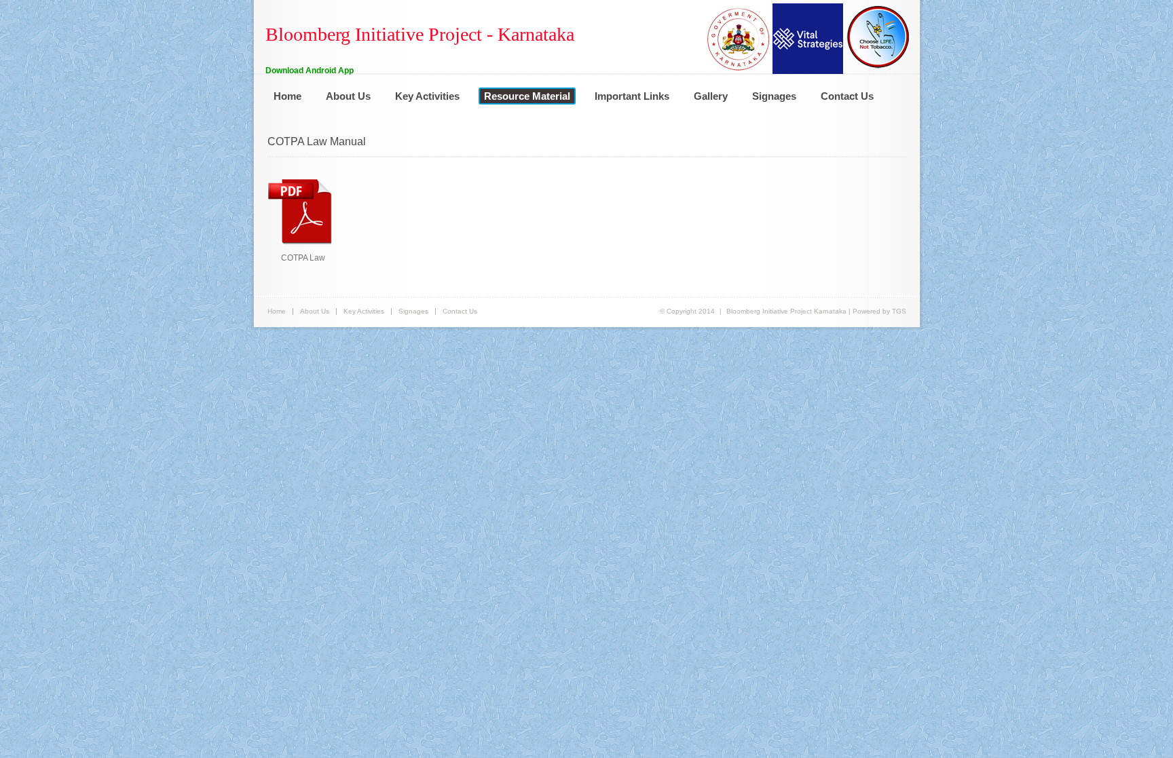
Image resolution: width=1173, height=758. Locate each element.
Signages (774, 96)
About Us (348, 96)
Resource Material (527, 96)
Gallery (711, 96)
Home (287, 96)
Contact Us (847, 96)
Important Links (632, 96)
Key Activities (427, 96)
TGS (899, 311)
